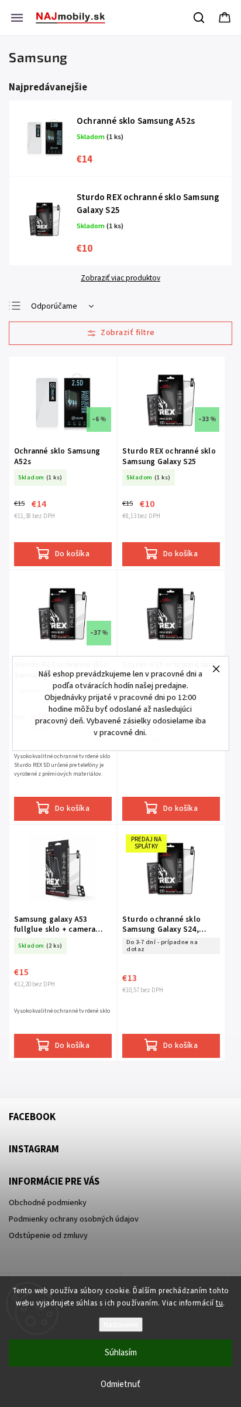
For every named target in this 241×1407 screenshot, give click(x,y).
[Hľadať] (199, 17)
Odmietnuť (120, 1384)
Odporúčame (54, 306)
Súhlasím (121, 1353)
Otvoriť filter (120, 333)
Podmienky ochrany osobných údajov (74, 1219)
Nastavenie (121, 1324)
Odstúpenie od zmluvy (48, 1236)
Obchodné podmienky (48, 1203)
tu (219, 1303)
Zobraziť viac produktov (120, 278)
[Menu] (17, 17)
